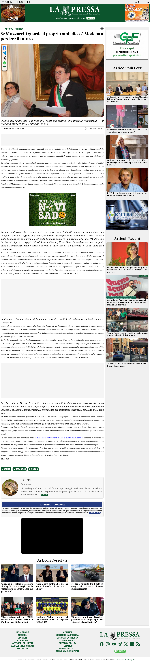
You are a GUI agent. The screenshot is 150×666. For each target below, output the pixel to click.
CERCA (143, 1)
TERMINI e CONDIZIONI (67, 651)
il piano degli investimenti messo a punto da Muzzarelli (59, 438)
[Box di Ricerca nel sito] (135, 2)
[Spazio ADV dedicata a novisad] (52, 225)
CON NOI (67, 632)
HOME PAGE (22, 632)
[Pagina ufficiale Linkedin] (132, 644)
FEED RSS (68, 646)
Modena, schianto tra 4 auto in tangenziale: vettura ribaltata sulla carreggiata (87, 586)
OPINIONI (22, 637)
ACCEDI (26, 1)
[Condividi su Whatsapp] (4, 63)
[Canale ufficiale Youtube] (114, 644)
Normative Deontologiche (126, 660)
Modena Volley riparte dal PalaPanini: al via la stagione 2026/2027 (52, 619)
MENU (10, 1)
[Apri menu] (2, 2)
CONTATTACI (22, 648)
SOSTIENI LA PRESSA (67, 635)
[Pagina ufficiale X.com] (126, 644)
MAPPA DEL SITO (67, 648)
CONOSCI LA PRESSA (67, 637)
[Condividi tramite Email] (4, 68)
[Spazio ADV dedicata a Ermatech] (127, 231)
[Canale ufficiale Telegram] (120, 644)
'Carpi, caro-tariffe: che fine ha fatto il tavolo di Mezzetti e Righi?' (52, 586)
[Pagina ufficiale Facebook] (101, 644)
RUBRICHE (22, 640)
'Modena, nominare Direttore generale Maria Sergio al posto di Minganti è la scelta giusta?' (87, 619)
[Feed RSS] (138, 644)
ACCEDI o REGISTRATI (22, 646)
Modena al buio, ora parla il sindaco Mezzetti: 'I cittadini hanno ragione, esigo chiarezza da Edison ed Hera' (127, 99)
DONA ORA (95, 513)
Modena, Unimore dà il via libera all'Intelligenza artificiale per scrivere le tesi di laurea (127, 162)
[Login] (18, 1)
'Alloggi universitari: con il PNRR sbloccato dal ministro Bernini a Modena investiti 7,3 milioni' (17, 619)
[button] (102, 29)
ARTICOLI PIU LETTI (22, 643)
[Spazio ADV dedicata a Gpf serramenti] (127, 60)
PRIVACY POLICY (67, 643)
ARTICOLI (23, 635)
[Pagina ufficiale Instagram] (108, 644)
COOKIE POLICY (68, 640)
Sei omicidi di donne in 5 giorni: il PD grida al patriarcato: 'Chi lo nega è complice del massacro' (127, 270)
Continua (44, 494)
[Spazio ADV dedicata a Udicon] (137, 21)
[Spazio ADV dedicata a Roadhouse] (13, 21)
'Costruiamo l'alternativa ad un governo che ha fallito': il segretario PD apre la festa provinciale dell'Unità (127, 302)
